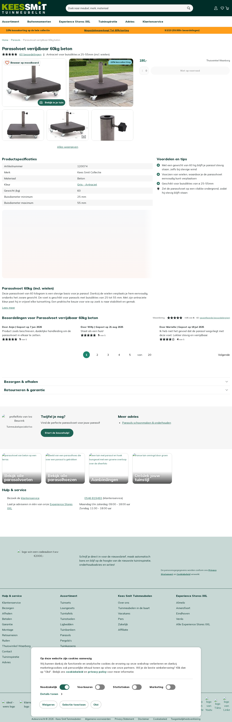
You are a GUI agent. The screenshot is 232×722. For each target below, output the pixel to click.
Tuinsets (65, 602)
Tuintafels (66, 613)
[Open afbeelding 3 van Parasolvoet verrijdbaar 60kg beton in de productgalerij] (23, 125)
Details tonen (49, 694)
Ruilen (6, 640)
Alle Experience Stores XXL (193, 624)
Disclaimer (143, 719)
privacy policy (97, 671)
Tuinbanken (67, 629)
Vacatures (124, 613)
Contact (7, 651)
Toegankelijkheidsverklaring (185, 719)
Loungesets (67, 608)
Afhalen (7, 613)
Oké (96, 704)
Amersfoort (183, 608)
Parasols (15, 40)
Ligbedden (66, 624)
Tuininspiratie (10, 656)
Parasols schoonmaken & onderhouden (146, 422)
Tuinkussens (68, 646)
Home (5, 40)
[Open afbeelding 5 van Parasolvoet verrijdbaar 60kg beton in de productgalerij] (112, 125)
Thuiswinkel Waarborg (16, 646)
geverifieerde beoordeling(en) (215, 317)
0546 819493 (93, 498)
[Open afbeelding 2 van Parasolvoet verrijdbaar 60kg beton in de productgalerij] (101, 82)
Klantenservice (11, 602)
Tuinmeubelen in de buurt (134, 608)
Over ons (123, 602)
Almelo (180, 602)
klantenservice (30, 498)
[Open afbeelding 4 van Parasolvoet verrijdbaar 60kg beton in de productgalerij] (67, 124)
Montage (7, 629)
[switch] (100, 687)
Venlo (179, 619)
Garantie (7, 624)
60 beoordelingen (30, 54)
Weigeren (48, 704)
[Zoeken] (189, 8)
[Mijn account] (216, 8)
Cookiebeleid (183, 574)
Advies (6, 662)
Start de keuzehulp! (57, 432)
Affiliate (123, 629)
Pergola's (66, 640)
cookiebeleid (74, 671)
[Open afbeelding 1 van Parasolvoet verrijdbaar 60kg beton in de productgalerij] (34, 82)
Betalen (7, 619)
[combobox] (125, 8)
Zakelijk (123, 624)
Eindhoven (183, 613)
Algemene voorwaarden (98, 719)
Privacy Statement (124, 719)
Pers (121, 619)
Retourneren (9, 635)
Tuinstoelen (67, 619)
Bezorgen (8, 608)
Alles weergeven (67, 147)
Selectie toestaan (74, 704)
